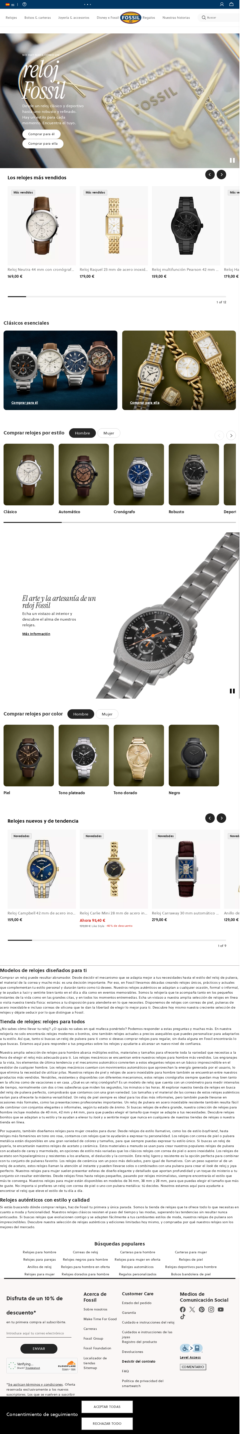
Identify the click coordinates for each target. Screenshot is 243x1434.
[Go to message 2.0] (87, 4)
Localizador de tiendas (95, 1360)
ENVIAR (39, 1348)
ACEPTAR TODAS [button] (107, 1406)
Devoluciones (132, 1351)
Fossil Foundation (97, 1348)
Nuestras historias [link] (176, 17)
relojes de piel (94, 1072)
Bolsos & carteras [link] (37, 17)
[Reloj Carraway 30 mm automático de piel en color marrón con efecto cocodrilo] (186, 869)
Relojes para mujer (39, 1274)
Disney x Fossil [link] (108, 17)
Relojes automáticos (138, 1266)
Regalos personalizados (138, 1274)
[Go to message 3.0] (90, 4)
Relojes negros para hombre (85, 1259)
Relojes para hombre (39, 1252)
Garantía (129, 1312)
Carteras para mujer (191, 1252)
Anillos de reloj (39, 1266)
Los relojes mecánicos (90, 1057)
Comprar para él (41, 134)
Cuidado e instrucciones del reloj (148, 1322)
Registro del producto (139, 1341)
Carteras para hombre (137, 1252)
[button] (13, 4)
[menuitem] (11, 17)
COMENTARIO (193, 1367)
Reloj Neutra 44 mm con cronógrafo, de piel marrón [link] (55, 269)
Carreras (90, 1328)
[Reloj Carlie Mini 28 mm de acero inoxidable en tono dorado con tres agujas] (114, 869)
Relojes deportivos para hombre (191, 1266)
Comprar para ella (43, 143)
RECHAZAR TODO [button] (107, 1423)
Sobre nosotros (95, 1309)
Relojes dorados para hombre (85, 1274)
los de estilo (200, 1131)
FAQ (125, 1371)
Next (231, 435)
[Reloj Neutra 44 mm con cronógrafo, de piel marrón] (42, 225)
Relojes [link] (11, 17)
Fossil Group (93, 1338)
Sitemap (90, 1367)
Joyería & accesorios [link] (73, 17)
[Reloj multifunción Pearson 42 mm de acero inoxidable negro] (186, 225)
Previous (219, 435)
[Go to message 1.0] (84, 4)
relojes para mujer (69, 1131)
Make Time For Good (100, 1319)
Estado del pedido (136, 1302)
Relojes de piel (191, 1259)
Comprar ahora (138, 4)
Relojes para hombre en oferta (85, 1266)
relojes (5, 1136)
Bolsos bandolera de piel (191, 1274)
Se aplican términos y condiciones (35, 1384)
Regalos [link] (149, 17)
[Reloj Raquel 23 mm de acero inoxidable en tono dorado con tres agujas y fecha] (114, 225)
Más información (36, 634)
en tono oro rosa (50, 1136)
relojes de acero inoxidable (132, 1072)
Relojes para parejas (39, 1259)
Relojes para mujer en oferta (137, 1259)
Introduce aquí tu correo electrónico (35, 1333)
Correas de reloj (85, 1252)
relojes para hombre (63, 1052)
